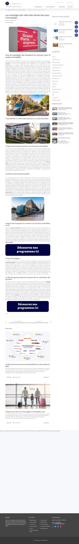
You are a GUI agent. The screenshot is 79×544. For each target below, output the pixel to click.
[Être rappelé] (76, 27)
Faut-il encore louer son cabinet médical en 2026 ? (38, 322)
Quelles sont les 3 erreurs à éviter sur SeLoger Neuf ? (69, 36)
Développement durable (57, 65)
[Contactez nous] (76, 35)
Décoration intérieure (57, 73)
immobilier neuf (55, 78)
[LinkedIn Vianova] (58, 526)
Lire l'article (46, 377)
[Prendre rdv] (76, 22)
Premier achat (55, 92)
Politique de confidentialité (45, 526)
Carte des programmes (50, 6)
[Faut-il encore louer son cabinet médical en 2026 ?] (55, 30)
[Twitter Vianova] (55, 526)
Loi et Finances (32, 524)
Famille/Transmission (56, 89)
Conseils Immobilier (33, 526)
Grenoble (17, 295)
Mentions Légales (44, 522)
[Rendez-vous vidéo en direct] (76, 31)
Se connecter (69, 2)
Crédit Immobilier (56, 70)
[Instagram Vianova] (60, 526)
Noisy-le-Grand (8, 192)
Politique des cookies (44, 528)
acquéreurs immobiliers (15, 228)
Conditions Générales (44, 524)
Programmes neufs (33, 520)
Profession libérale (62, 31)
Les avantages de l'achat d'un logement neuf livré (18, 322)
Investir (53, 57)
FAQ (53, 94)
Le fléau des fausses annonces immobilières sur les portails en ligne (27, 365)
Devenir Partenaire (33, 522)
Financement (55, 81)
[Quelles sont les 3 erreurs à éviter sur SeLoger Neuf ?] (55, 37)
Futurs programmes (38, 6)
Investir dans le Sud (56, 67)
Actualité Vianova (61, 23)
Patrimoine (54, 84)
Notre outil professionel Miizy (34, 531)
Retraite (54, 86)
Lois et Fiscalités (62, 6)
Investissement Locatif (57, 76)
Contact (31, 528)
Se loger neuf (61, 38)
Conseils (70, 6)
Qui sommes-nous (44, 520)
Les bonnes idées (10, 22)
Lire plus (28, 349)
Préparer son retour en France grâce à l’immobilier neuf (25, 412)
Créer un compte (60, 2)
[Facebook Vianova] (53, 526)
